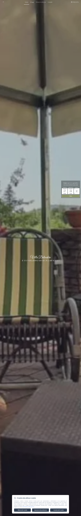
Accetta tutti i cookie (59, 510)
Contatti (50, 2)
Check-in (65, 187)
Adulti (76, 187)
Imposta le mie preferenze (40, 510)
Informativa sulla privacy (28, 506)
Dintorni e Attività (41, 2)
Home (26, 2)
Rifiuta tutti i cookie (22, 510)
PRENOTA (76, 2)
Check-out (70, 187)
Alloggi (32, 2)
